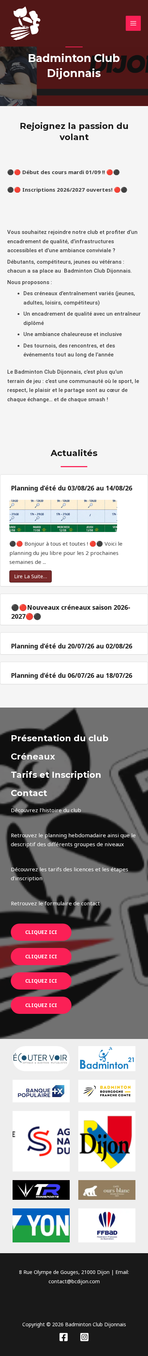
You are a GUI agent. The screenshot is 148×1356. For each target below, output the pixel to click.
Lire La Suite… (30, 576)
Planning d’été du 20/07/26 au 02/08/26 (71, 646)
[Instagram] (84, 1337)
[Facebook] (63, 1337)
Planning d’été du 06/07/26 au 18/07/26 (71, 675)
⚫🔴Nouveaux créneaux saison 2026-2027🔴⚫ (70, 612)
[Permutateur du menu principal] (133, 23)
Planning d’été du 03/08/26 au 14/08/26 (71, 488)
